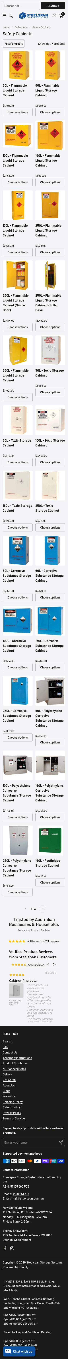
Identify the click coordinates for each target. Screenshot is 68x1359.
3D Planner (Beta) (14, 1069)
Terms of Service (14, 1118)
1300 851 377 (21, 1194)
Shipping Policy (13, 1102)
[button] (61, 15)
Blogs (6, 1090)
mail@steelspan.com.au (28, 1198)
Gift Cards (9, 1079)
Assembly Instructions (17, 1057)
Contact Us (10, 1052)
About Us (9, 1085)
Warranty (9, 1096)
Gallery (7, 1074)
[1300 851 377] (11, 15)
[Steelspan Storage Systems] (33, 15)
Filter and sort (14, 43)
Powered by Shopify (16, 1267)
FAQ (5, 1046)
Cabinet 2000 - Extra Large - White (15, 1003)
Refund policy (11, 1107)
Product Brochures (15, 1063)
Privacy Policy (12, 1112)
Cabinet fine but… (23, 980)
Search (53, 5)
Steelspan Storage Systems (44, 1262)
